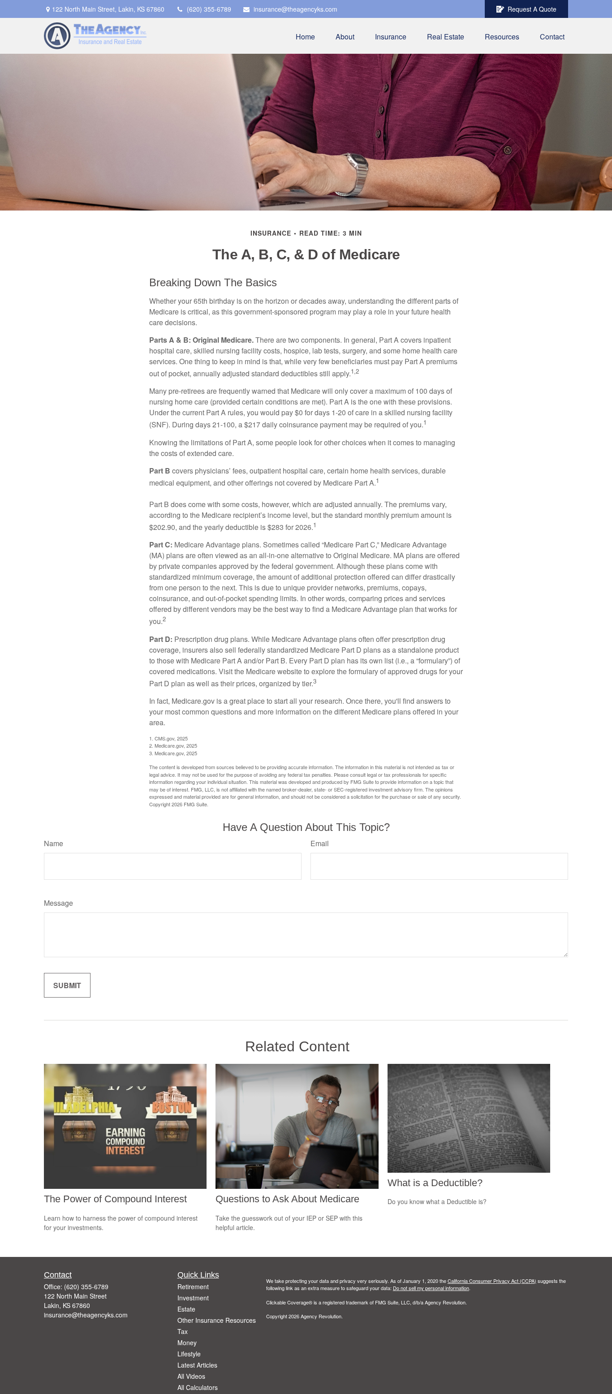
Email (319, 843)
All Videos (191, 1376)
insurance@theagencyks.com (295, 8)
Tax (182, 1331)
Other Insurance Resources (216, 1320)
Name (53, 843)
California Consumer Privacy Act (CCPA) (492, 1280)
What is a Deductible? (435, 1182)
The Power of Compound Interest (115, 1199)
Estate (186, 1308)
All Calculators (197, 1387)
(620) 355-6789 (209, 8)
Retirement (193, 1286)
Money (187, 1342)
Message (58, 903)
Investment (193, 1297)
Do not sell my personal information (431, 1287)
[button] (305, 35)
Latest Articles (197, 1364)
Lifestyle (189, 1353)
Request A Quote (532, 8)
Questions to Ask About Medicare (287, 1199)
